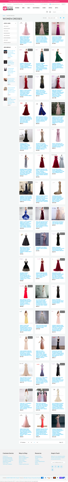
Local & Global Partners (40, 461)
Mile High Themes (27, 477)
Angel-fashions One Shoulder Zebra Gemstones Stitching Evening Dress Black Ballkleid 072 (58, 380)
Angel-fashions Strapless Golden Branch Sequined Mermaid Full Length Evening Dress (41, 92)
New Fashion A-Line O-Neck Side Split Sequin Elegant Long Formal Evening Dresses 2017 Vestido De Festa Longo (42, 119)
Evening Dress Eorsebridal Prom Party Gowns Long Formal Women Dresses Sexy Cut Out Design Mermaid (25, 146)
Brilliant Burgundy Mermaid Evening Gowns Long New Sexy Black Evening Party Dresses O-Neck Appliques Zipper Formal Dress (58, 93)
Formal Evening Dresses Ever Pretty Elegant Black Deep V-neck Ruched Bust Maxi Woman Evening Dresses (58, 66)
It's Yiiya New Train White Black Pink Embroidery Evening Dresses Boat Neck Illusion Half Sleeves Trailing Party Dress (41, 302)
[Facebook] (55, 466)
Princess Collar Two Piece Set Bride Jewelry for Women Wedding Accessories (11, 53)
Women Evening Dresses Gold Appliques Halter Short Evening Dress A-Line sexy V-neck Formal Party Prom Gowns (25, 276)
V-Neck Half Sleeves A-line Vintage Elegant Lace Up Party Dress (58, 222)
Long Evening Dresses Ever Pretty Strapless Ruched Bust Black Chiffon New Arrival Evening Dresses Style (26, 353)
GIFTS (56, 7)
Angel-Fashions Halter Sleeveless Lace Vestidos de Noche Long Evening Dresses (58, 249)
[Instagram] (61, 466)
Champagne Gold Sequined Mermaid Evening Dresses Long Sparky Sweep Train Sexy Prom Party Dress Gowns (58, 198)
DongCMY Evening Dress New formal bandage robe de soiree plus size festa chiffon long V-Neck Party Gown (58, 39)
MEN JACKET (6, 26)
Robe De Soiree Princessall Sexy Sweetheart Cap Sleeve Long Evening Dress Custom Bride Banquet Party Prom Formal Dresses (41, 354)
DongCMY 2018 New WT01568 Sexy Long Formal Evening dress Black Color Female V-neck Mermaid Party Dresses (58, 354)
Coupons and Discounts (24, 464)
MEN (23, 7)
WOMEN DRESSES (7, 37)
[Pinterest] (58, 466)
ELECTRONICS (36, 7)
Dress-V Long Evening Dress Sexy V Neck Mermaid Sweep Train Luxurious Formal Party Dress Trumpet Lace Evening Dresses (25, 224)
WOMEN (17, 7)
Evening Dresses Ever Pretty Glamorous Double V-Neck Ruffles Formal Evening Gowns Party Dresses (26, 65)
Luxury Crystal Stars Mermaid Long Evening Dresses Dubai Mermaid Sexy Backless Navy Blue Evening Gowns (26, 198)
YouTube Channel (38, 457)
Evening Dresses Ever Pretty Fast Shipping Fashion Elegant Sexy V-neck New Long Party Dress (41, 275)
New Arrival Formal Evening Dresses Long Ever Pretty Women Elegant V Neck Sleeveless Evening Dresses (25, 302)
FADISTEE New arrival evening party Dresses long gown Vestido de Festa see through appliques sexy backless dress (26, 119)
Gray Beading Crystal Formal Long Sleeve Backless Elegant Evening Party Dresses (26, 379)
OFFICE (50, 7)
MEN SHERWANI (7, 35)
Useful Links (7, 23)
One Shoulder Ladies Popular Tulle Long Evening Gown (41, 326)
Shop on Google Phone (23, 457)
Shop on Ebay (22, 460)
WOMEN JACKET (7, 28)
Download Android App (29, 4)
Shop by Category (22, 461)
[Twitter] (52, 466)
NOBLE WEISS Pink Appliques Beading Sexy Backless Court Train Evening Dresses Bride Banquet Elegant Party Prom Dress (26, 432)
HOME (44, 7)
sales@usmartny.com (55, 4)
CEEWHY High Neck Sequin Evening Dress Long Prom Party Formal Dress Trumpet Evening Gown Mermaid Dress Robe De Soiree (57, 432)
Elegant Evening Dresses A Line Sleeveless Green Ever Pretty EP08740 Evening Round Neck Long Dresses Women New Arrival (41, 66)
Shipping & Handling (7, 461)
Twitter (36, 458)
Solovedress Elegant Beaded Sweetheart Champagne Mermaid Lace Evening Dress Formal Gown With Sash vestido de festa (58, 406)
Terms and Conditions (7, 464)
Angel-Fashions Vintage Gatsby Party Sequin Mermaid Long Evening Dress (58, 301)
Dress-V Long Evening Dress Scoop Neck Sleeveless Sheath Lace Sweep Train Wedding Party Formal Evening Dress (26, 93)
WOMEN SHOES (7, 33)
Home (4, 4)
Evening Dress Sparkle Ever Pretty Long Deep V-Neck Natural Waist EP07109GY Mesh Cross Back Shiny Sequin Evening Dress (26, 172)
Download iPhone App (18, 4)
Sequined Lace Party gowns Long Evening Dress (41, 248)
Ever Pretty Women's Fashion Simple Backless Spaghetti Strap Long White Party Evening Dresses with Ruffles (26, 406)
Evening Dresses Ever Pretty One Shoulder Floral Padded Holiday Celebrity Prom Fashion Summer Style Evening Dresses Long (42, 172)
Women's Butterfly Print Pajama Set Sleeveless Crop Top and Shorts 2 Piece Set (11, 90)
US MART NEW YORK (10, 477)
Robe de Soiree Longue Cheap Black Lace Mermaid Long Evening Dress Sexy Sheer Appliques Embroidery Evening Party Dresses (42, 198)
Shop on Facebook (22, 458)
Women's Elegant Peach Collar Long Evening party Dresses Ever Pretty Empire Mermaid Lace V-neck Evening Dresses (42, 146)
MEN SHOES (6, 30)
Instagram (37, 460)
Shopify (17, 477)
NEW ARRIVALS (7, 47)
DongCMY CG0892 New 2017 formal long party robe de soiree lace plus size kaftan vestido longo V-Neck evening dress (42, 380)
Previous (23, 442)
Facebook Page (38, 456)
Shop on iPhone (22, 456)
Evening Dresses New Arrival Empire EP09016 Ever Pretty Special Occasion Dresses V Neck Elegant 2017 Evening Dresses (58, 328)
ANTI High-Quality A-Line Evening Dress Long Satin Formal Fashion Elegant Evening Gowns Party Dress (26, 250)
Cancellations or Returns (8, 460)
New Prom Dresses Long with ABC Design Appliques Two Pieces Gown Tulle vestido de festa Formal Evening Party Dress (42, 406)
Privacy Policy (5, 462)
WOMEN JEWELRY (7, 42)
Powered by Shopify (36, 477)
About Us (9, 4)
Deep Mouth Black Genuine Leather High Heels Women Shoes (11, 81)
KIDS (28, 7)
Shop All (20, 462)
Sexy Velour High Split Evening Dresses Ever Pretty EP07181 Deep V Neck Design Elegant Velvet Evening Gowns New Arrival (42, 224)
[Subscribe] (63, 462)
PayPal (36, 462)
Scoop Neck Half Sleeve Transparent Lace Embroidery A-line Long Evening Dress (58, 171)
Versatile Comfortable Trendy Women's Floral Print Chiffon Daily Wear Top (11, 101)
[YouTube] (52, 469)
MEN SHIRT (6, 40)
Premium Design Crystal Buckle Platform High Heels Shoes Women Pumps (11, 71)
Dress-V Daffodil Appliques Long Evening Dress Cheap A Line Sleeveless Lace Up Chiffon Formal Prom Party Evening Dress (26, 328)
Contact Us (5, 456)
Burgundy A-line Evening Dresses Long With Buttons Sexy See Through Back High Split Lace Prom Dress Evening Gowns (58, 275)
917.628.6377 (45, 4)
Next (61, 442)
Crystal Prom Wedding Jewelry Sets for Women (11, 62)
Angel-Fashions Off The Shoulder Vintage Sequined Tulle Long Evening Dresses (58, 145)
